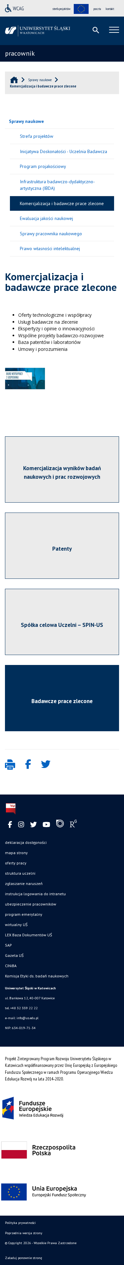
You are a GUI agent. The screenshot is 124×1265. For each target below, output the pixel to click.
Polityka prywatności (20, 1223)
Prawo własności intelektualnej (50, 248)
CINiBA (11, 965)
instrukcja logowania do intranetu (35, 893)
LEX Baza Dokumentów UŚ (28, 934)
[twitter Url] (33, 825)
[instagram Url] (21, 825)
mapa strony (16, 852)
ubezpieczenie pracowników (30, 904)
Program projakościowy (43, 166)
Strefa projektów (36, 136)
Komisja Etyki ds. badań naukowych (36, 975)
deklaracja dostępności (26, 842)
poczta (97, 9)
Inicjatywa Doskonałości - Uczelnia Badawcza (63, 151)
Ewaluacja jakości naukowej (46, 218)
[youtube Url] (46, 825)
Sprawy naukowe (26, 121)
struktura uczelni (20, 873)
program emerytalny (23, 914)
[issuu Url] (60, 825)
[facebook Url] (10, 825)
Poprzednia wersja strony (23, 1233)
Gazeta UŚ (14, 955)
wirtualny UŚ (16, 924)
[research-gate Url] (73, 825)
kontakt (110, 9)
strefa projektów (61, 9)
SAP (8, 945)
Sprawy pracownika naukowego (51, 234)
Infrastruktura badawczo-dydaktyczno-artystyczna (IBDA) (57, 185)
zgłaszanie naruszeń (24, 883)
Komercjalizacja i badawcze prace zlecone (62, 203)
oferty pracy (15, 862)
